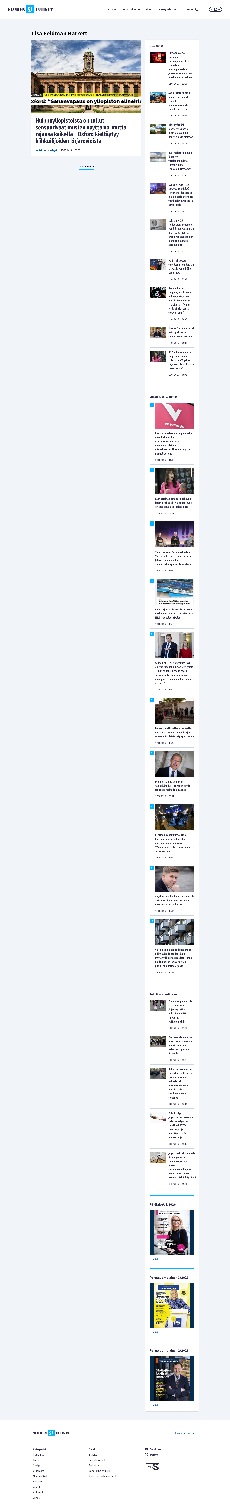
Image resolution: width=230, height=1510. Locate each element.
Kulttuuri (38, 1482)
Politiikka (41, 150)
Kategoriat (165, 9)
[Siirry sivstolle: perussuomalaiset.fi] (171, 1467)
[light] (219, 9)
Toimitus (94, 1465)
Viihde (36, 1498)
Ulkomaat (38, 1471)
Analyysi (52, 150)
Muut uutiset (40, 1476)
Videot (149, 9)
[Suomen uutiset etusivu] (26, 9)
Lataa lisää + (86, 166)
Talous (37, 1460)
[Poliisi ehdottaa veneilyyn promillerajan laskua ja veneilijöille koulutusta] (158, 270)
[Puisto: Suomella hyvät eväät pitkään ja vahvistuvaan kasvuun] (158, 335)
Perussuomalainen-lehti (103, 1476)
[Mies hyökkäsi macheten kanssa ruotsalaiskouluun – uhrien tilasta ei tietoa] (158, 134)
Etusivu (112, 9)
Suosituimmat (131, 9)
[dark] (211, 9)
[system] (215, 9)
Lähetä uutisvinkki (99, 1471)
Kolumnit (38, 1492)
